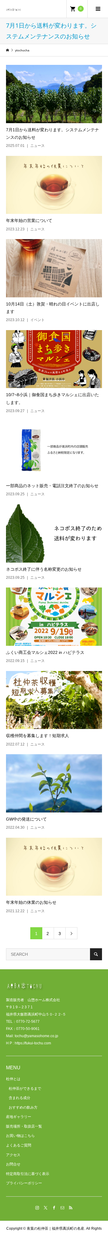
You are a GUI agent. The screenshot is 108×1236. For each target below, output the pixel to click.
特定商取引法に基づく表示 (27, 1174)
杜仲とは (13, 1079)
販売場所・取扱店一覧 (24, 1126)
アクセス (13, 1155)
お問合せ (13, 1164)
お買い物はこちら (20, 1136)
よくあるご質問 (18, 1145)
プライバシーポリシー (24, 1183)
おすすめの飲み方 (23, 1107)
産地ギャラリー (18, 1117)
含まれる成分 (19, 1098)
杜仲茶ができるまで (25, 1088)
